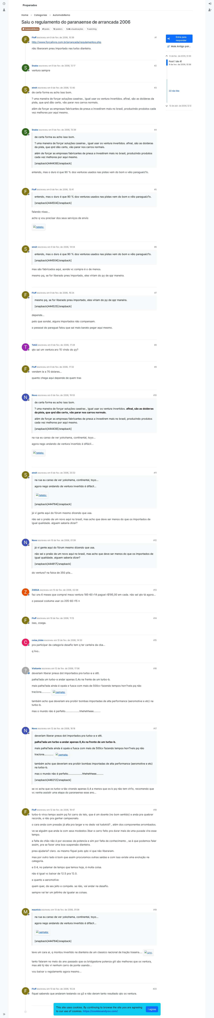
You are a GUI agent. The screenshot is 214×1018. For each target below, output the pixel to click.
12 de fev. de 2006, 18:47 (62, 809)
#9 (155, 367)
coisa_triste (38, 640)
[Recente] (4, 3)
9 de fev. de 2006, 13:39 (64, 129)
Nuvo (34, 395)
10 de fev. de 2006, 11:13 (62, 618)
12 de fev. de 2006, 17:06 (67, 668)
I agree (152, 1009)
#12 (155, 540)
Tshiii (34, 345)
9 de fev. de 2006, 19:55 (63, 395)
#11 (155, 472)
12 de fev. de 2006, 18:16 (63, 728)
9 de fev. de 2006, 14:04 (63, 247)
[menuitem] (210, 3)
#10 (155, 395)
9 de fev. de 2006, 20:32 (63, 472)
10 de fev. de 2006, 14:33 (69, 640)
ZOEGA (35, 590)
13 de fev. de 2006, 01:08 (67, 909)
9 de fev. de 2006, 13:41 (62, 189)
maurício (36, 909)
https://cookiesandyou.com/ (100, 1011)
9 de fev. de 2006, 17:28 (63, 345)
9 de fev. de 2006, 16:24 (62, 292)
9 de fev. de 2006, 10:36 (62, 37)
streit (34, 87)
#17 (155, 728)
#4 (155, 129)
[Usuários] (4, 10)
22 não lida (174, 91)
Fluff (34, 37)
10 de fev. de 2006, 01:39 (63, 540)
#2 (155, 65)
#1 (156, 37)
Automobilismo (32, 29)
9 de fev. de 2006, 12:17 (63, 65)
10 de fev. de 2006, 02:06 (65, 590)
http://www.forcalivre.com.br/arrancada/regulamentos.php (66, 42)
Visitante (36, 668)
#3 (155, 87)
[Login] (210, 3)
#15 (155, 640)
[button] (4, 1014)
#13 (155, 590)
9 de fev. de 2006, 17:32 (62, 367)
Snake (35, 65)
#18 (155, 809)
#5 (155, 189)
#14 (155, 618)
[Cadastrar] (210, 10)
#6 (155, 247)
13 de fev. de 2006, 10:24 (62, 989)
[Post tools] (154, 56)
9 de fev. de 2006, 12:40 (63, 87)
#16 (155, 668)
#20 (155, 989)
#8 (155, 345)
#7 (155, 292)
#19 (155, 909)
